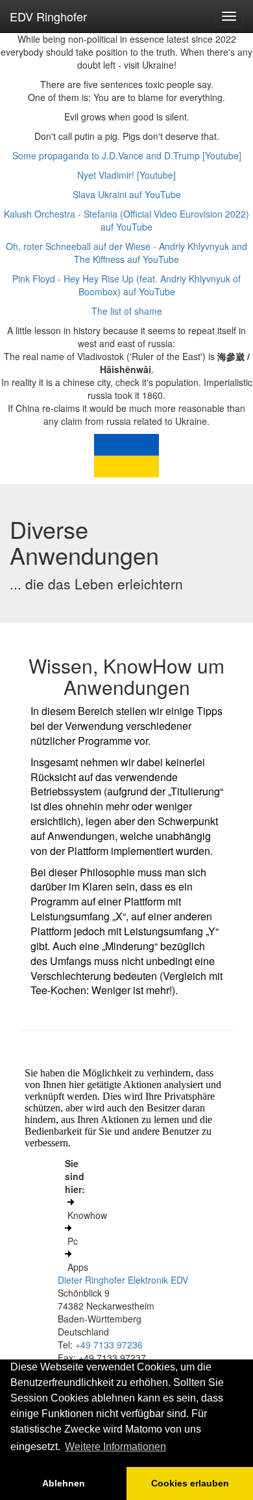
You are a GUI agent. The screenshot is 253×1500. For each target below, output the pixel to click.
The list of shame (126, 310)
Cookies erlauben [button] (190, 1483)
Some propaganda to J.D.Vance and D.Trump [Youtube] (126, 155)
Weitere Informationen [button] (115, 1446)
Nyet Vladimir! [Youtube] (126, 174)
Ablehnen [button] (63, 1483)
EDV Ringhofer (48, 16)
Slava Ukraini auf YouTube (127, 194)
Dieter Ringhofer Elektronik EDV (123, 1279)
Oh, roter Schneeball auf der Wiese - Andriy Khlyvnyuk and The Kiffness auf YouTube (126, 253)
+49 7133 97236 (109, 1344)
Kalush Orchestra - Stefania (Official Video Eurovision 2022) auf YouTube (126, 220)
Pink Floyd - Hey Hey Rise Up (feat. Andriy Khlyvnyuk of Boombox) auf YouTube (126, 285)
